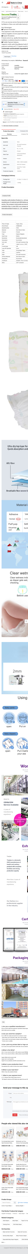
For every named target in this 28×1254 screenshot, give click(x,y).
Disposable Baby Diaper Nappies (10, 1239)
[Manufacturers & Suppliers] (14, 2)
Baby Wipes (15, 1220)
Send (15, 1115)
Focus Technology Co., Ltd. (19, 1247)
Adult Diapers (6, 1220)
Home (3, 11)
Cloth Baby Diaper (17, 1224)
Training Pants (6, 1224)
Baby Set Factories (22, 1232)
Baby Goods (20, 11)
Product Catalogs (23, 1202)
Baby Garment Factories (9, 1232)
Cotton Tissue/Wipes (7, 1205)
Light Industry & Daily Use (11, 11)
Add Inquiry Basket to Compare (10, 125)
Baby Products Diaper (21, 1235)
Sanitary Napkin (19, 1205)
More (3, 1242)
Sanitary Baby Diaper (8, 1235)
